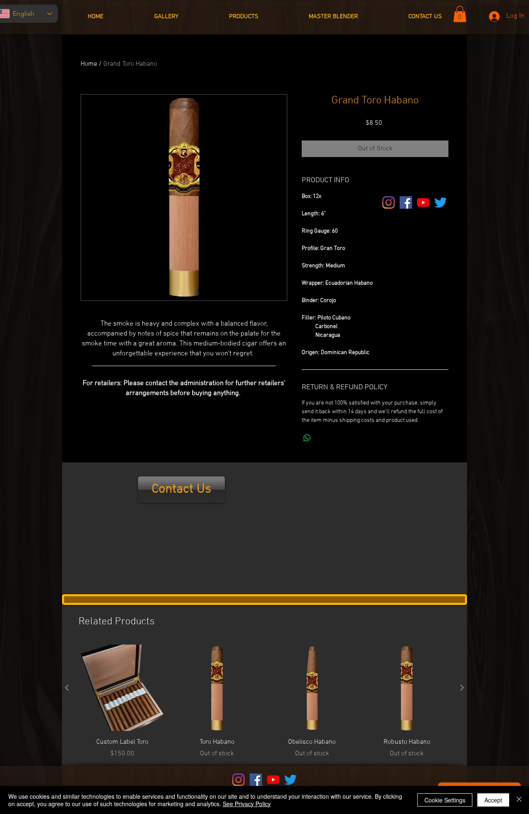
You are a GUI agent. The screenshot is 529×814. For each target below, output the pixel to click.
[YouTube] (423, 202)
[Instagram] (388, 202)
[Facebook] (406, 202)
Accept (493, 800)
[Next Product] (462, 688)
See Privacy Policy (247, 804)
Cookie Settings (444, 800)
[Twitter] (440, 202)
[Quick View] (122, 688)
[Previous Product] (67, 688)
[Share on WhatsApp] (307, 438)
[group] (264, 701)
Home (89, 64)
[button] (460, 14)
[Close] (519, 800)
